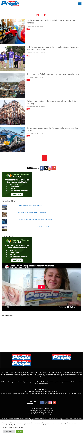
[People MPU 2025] (17, 196)
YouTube (54, 168)
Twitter (46, 168)
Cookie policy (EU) (13, 418)
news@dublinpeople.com (44, 412)
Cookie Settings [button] (9, 431)
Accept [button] (20, 431)
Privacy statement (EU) (26, 418)
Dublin (28, 28)
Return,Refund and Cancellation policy (51, 418)
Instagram (50, 168)
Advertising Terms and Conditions (72, 418)
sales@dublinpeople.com (45, 410)
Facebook (42, 168)
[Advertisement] (41, 331)
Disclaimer (36, 418)
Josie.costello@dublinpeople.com (44, 414)
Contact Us (4, 418)
